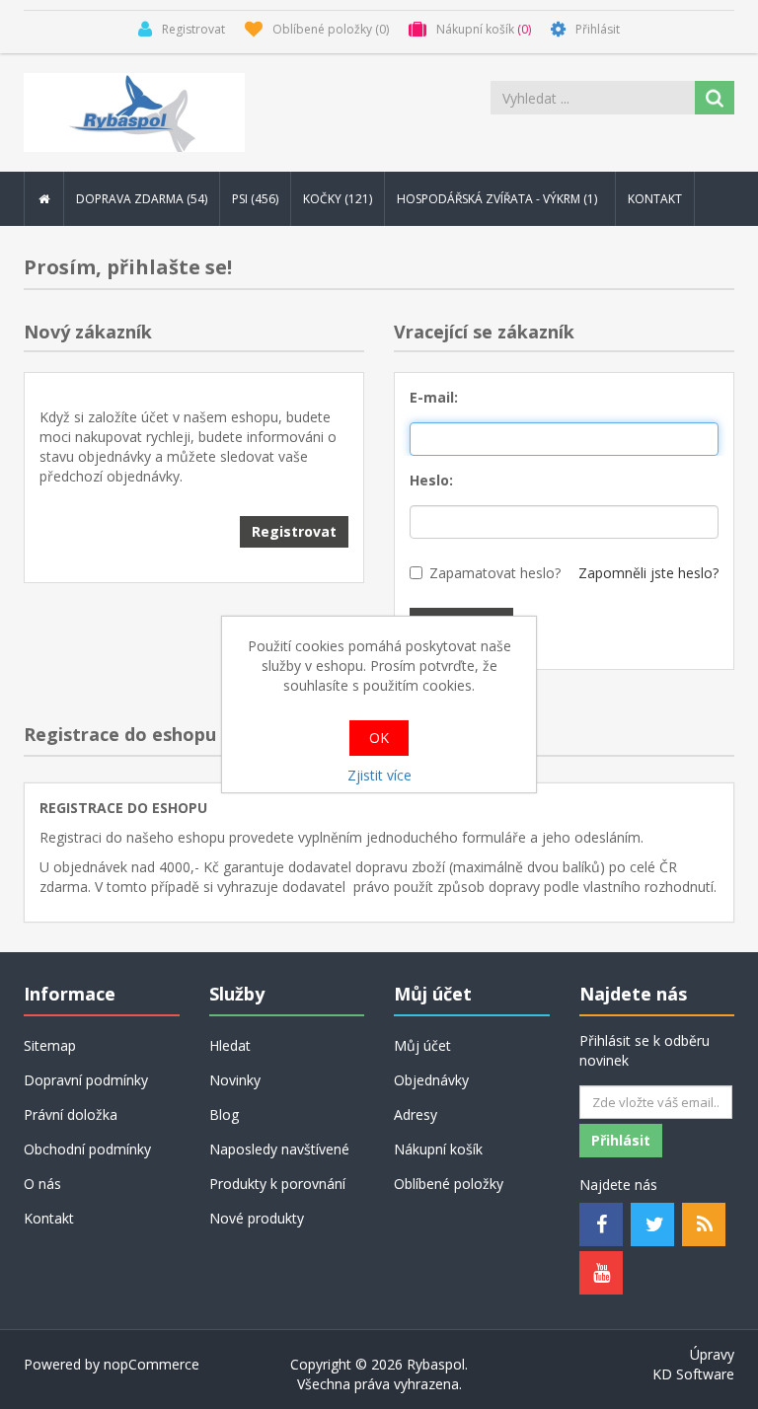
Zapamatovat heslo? (495, 572)
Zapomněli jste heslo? (648, 572)
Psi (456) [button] (255, 198)
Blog (224, 1114)
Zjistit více (379, 775)
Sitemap (50, 1045)
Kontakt (655, 198)
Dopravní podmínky (86, 1080)
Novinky (235, 1080)
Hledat (230, 1045)
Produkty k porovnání (277, 1183)
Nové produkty (256, 1218)
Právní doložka (70, 1114)
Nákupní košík (438, 1149)
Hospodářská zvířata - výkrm (498, 198)
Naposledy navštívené (279, 1149)
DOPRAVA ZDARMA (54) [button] (141, 198)
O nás (42, 1183)
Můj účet (422, 1045)
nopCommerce (151, 1364)
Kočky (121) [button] (337, 198)
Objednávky (431, 1080)
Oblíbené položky (448, 1183)
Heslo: (431, 480)
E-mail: (434, 397)
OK (379, 737)
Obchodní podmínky (87, 1149)
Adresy (415, 1114)
